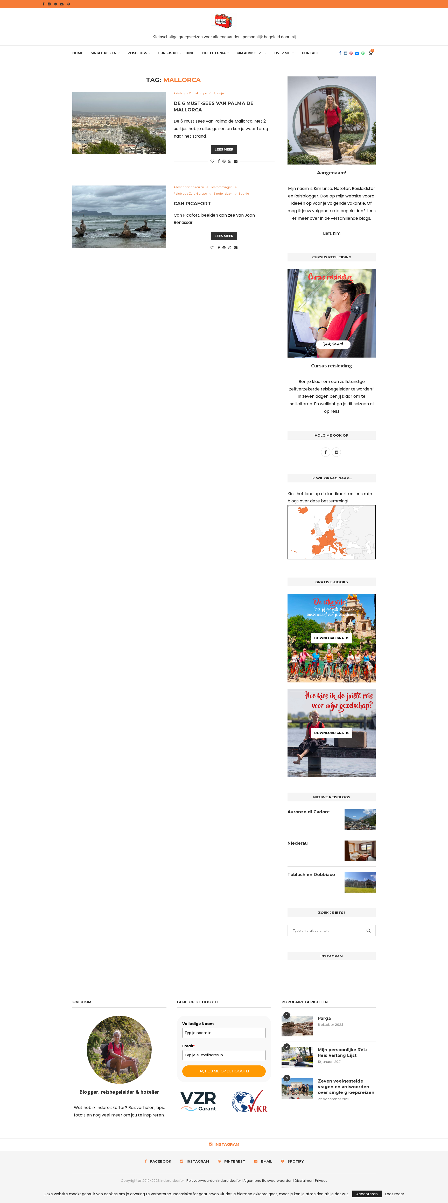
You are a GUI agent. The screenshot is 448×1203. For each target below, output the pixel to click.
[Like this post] (212, 161)
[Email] (62, 4)
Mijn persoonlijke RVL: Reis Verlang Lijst (342, 1052)
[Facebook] (43, 4)
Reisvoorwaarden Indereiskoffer (214, 1180)
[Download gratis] (332, 638)
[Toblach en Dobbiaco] (360, 882)
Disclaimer (304, 1180)
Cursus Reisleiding (176, 53)
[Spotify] (68, 4)
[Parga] (297, 1026)
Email (188, 1046)
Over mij (282, 53)
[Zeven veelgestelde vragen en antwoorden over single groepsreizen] (297, 1088)
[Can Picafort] (119, 217)
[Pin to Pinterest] (224, 161)
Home (77, 53)
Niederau (298, 843)
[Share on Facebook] (219, 161)
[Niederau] (360, 851)
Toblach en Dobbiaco (311, 874)
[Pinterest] (55, 4)
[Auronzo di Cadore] (360, 819)
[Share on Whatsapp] (229, 161)
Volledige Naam (198, 1023)
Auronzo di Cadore (309, 811)
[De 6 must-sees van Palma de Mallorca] (119, 123)
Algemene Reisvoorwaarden (268, 1180)
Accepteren (367, 1194)
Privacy (321, 1180)
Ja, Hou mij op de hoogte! (224, 1071)
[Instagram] (49, 4)
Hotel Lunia (214, 53)
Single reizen (103, 53)
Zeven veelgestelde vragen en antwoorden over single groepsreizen (346, 1087)
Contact (310, 53)
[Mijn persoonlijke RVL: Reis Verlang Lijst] (297, 1057)
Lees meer (224, 149)
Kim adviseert (250, 53)
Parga (324, 1018)
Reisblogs (137, 53)
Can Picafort (192, 204)
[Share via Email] (235, 161)
